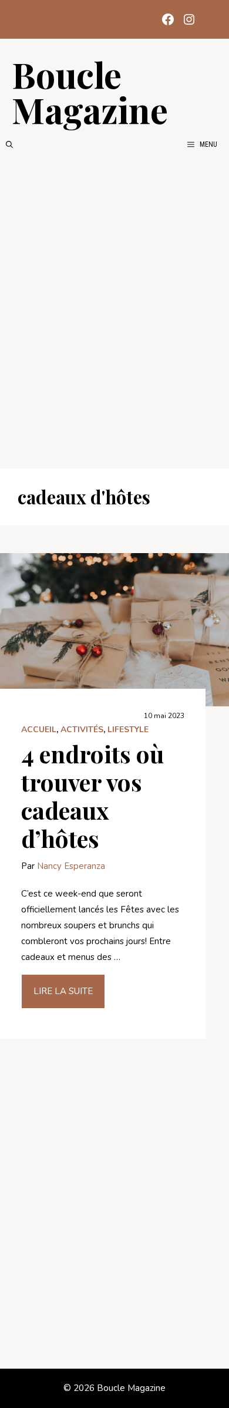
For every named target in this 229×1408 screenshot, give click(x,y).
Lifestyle (128, 729)
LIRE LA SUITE (63, 991)
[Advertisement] (114, 309)
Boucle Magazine (90, 91)
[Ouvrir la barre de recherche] (9, 144)
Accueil (38, 729)
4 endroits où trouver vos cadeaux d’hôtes (92, 796)
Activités (81, 729)
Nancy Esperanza (71, 866)
